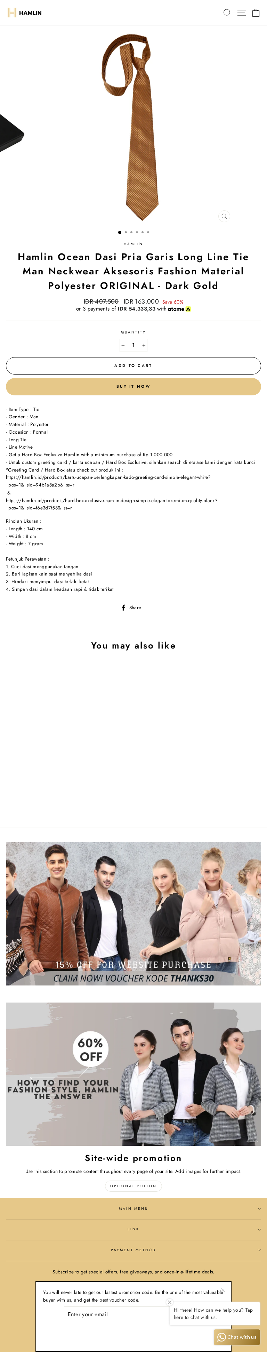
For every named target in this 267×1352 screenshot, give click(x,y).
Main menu (133, 1208)
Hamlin (133, 244)
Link (133, 1229)
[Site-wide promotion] (133, 1074)
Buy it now (133, 386)
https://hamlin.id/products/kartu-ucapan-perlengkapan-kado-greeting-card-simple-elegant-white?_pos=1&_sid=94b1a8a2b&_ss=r (108, 481)
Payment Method (133, 1250)
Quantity (133, 332)
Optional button (133, 1186)
